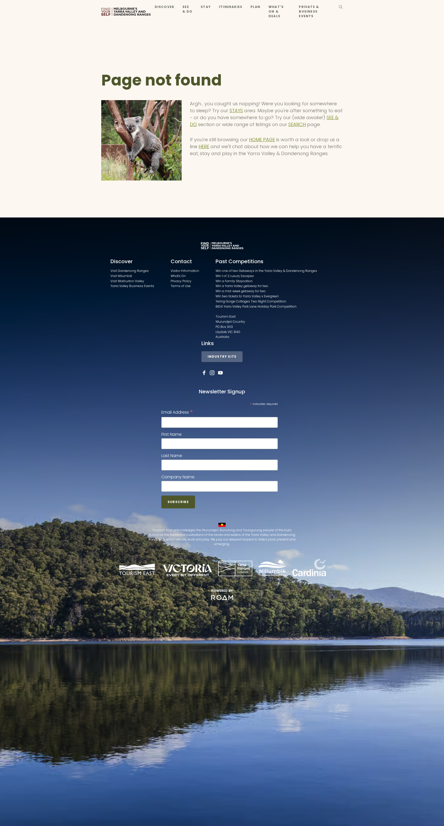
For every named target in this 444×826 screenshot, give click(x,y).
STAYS (236, 110)
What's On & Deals (276, 11)
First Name (171, 434)
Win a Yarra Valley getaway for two (242, 286)
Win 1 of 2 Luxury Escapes (235, 276)
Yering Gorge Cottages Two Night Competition (251, 301)
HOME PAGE (262, 139)
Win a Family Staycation (234, 281)
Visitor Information (185, 271)
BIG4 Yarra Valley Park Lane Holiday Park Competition (256, 306)
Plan (255, 7)
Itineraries (230, 7)
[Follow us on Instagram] (212, 372)
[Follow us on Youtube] (220, 372)
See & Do (187, 9)
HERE (204, 146)
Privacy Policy (181, 281)
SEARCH (297, 124)
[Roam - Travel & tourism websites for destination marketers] (222, 597)
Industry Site (222, 356)
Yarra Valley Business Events (132, 286)
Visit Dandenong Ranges (129, 271)
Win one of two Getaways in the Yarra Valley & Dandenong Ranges (266, 271)
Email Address (177, 412)
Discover (164, 7)
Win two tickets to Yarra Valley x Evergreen (247, 296)
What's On (178, 276)
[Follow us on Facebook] (204, 372)
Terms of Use (181, 286)
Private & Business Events (309, 11)
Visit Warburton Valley (127, 281)
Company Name (178, 477)
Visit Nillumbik (121, 276)
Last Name (171, 456)
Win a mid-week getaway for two (241, 291)
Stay (206, 7)
